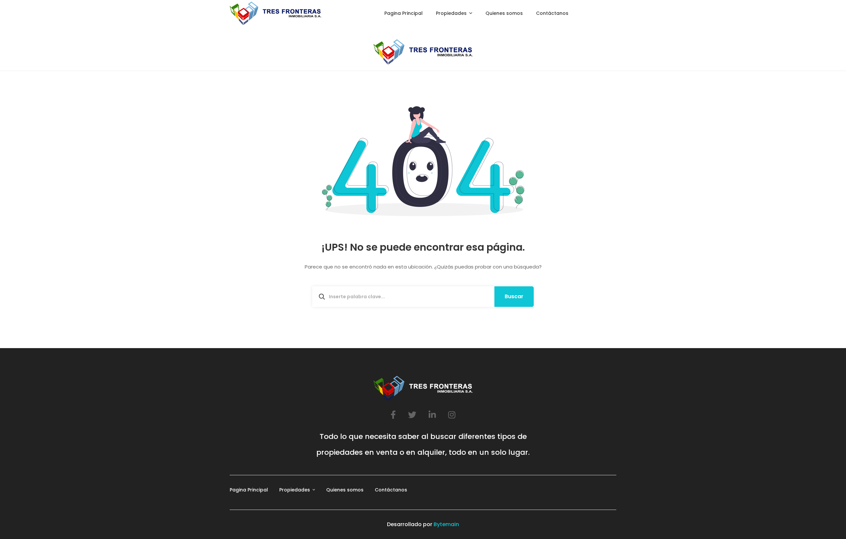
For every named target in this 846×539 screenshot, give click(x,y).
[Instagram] (451, 415)
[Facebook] (393, 415)
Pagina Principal (249, 489)
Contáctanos (391, 489)
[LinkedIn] (432, 415)
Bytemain (446, 524)
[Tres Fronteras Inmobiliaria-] (275, 13)
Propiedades (294, 489)
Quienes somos (345, 489)
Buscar (514, 296)
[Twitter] (412, 415)
